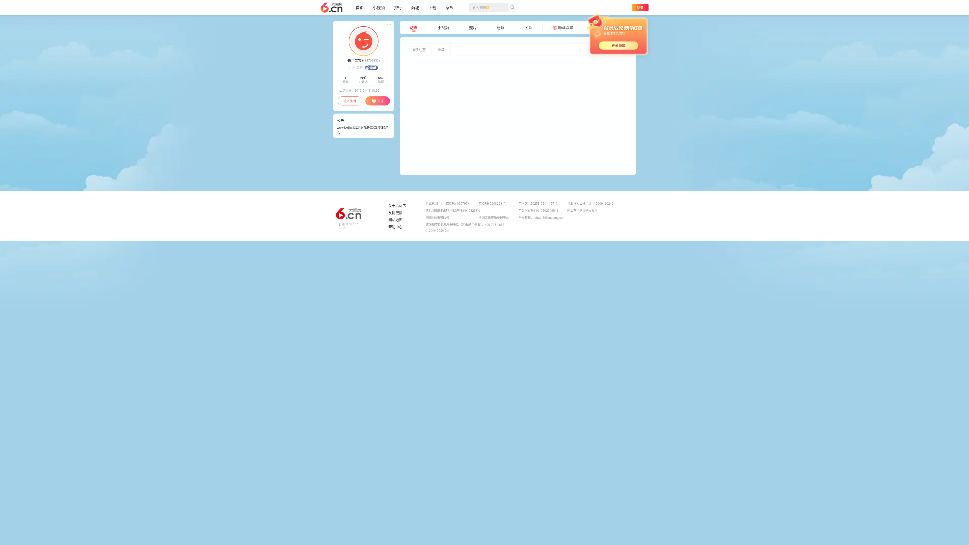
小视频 (379, 7)
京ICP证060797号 (458, 203)
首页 (360, 7)
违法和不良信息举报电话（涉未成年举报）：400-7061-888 (465, 224)
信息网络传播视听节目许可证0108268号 (453, 210)
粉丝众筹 (565, 27)
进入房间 (350, 101)
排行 (398, 7)
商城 (415, 7)
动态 (413, 27)
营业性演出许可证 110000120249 (590, 203)
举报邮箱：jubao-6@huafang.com (542, 217)
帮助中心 (395, 227)
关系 (528, 27)
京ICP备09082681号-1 (494, 203)
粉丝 (500, 27)
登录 (640, 7)
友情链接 (395, 213)
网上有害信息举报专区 (582, 210)
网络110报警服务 (437, 217)
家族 (449, 7)
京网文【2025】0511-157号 (538, 203)
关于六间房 (397, 206)
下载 (432, 7)
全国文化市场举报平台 (494, 217)
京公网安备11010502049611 (538, 210)
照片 (473, 27)
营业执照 (432, 203)
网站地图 (395, 220)
